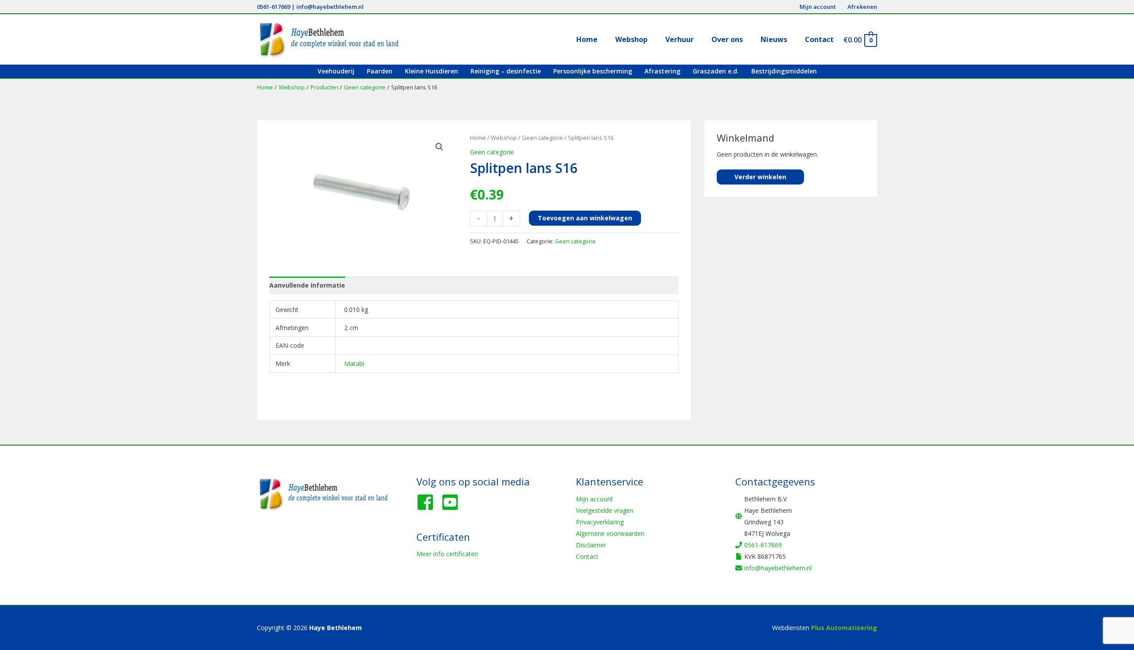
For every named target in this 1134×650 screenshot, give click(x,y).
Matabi (354, 363)
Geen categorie (542, 138)
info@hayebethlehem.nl (330, 7)
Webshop (504, 138)
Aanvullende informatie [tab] (307, 285)
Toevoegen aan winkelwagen (585, 218)
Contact (587, 556)
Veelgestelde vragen (604, 510)
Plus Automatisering (844, 627)
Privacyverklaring (600, 522)
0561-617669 (273, 7)
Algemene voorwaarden (610, 533)
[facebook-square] (427, 502)
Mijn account (594, 499)
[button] (439, 147)
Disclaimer (591, 545)
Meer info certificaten (447, 554)
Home (478, 138)
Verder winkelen (760, 177)
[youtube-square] (452, 502)
